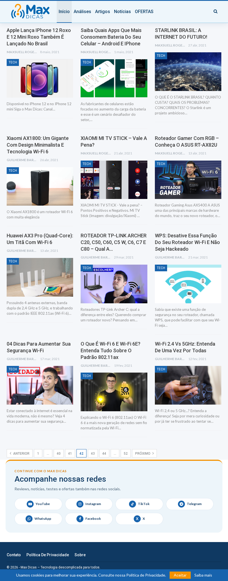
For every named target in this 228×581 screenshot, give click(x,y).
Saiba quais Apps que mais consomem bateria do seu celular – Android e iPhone (111, 36)
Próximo (143, 454)
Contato (14, 555)
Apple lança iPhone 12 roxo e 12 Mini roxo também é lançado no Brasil (39, 36)
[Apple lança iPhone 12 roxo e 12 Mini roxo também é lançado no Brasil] (40, 78)
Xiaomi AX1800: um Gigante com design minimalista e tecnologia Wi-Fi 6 (38, 144)
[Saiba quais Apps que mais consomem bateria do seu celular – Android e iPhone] (114, 78)
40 (59, 454)
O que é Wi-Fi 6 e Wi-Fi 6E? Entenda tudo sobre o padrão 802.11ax (110, 350)
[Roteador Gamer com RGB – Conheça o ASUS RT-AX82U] (188, 180)
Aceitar (180, 575)
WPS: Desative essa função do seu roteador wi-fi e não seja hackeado (187, 242)
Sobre (80, 555)
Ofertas (144, 11)
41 (70, 454)
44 (104, 454)
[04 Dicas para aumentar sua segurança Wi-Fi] (40, 385)
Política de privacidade (47, 555)
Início (64, 11)
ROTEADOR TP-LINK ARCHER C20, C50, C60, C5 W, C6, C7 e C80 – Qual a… (114, 242)
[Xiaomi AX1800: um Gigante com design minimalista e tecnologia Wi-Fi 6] (40, 186)
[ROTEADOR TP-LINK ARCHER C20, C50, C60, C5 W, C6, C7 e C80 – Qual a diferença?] (114, 284)
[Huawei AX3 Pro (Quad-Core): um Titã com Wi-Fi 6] (40, 277)
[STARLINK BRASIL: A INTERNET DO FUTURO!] (188, 71)
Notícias (122, 11)
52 (126, 454)
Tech (13, 62)
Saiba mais (203, 575)
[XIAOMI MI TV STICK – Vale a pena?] (114, 180)
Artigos (102, 11)
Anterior (20, 454)
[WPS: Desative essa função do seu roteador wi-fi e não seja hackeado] (188, 284)
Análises (82, 11)
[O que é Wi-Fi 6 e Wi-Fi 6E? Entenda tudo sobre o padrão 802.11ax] (114, 392)
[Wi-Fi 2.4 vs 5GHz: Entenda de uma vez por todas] (188, 385)
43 (93, 454)
